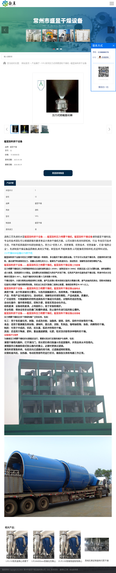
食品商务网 (73, 570)
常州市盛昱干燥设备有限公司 (35, 570)
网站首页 (25, 63)
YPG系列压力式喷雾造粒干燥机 (55, 63)
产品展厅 (36, 63)
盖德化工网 (64, 570)
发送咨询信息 (58, 173)
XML (48, 570)
